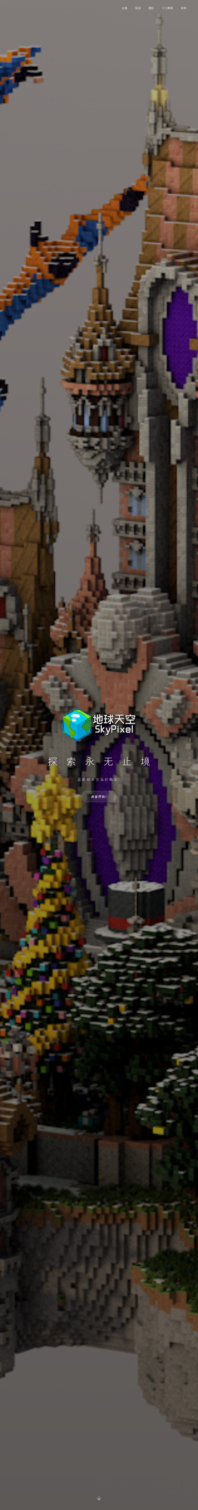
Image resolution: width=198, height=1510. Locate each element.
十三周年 (167, 8)
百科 (183, 8)
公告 (124, 8)
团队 (151, 8)
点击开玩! (99, 796)
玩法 (138, 8)
